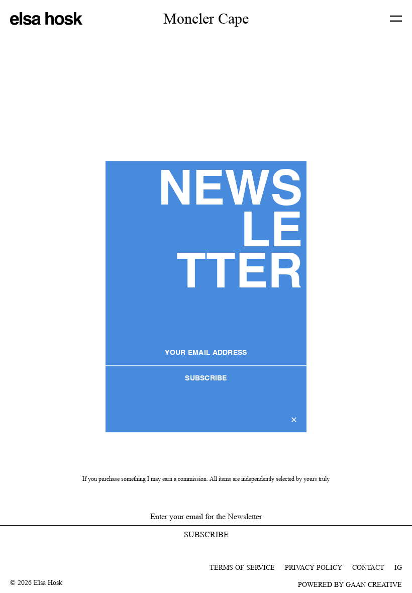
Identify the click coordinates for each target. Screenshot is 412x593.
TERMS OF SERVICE (242, 567)
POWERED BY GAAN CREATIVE (350, 584)
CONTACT (368, 567)
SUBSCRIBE (206, 378)
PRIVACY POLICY (313, 567)
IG (398, 567)
